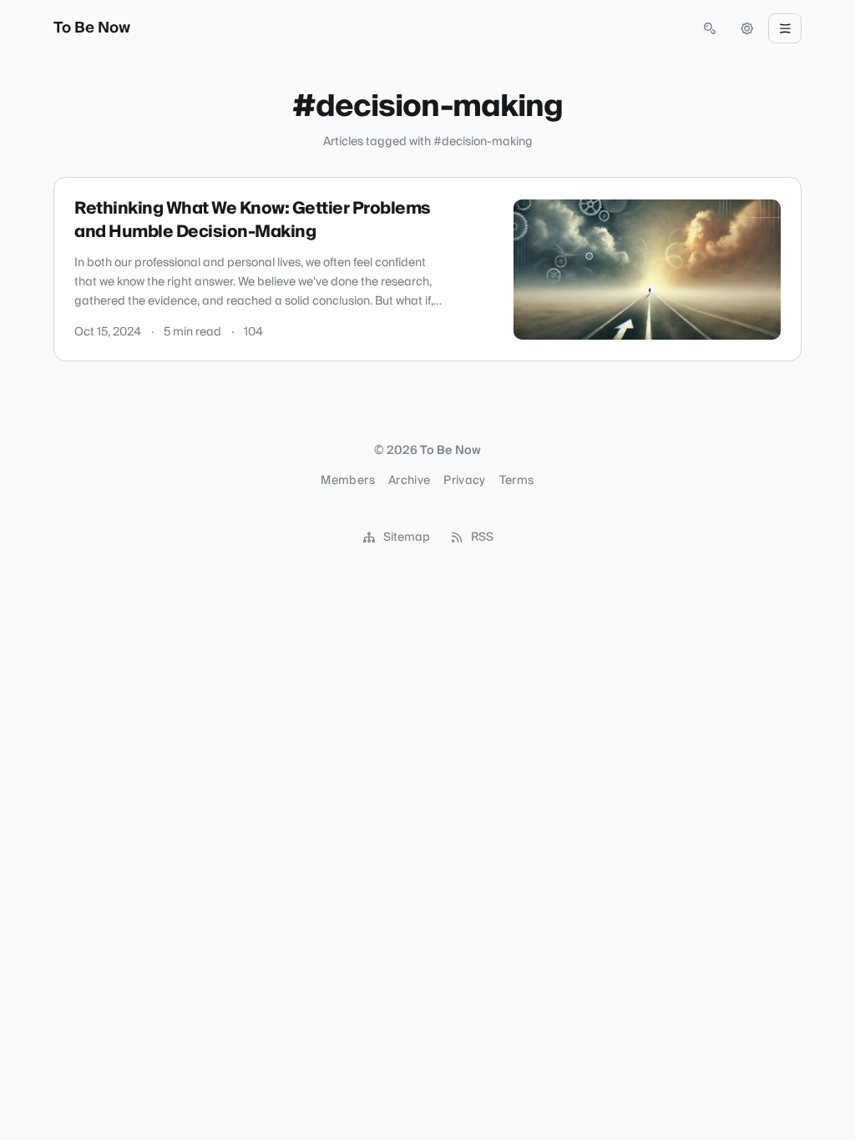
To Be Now (91, 28)
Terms (516, 481)
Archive (409, 481)
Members (347, 481)
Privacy (464, 481)
